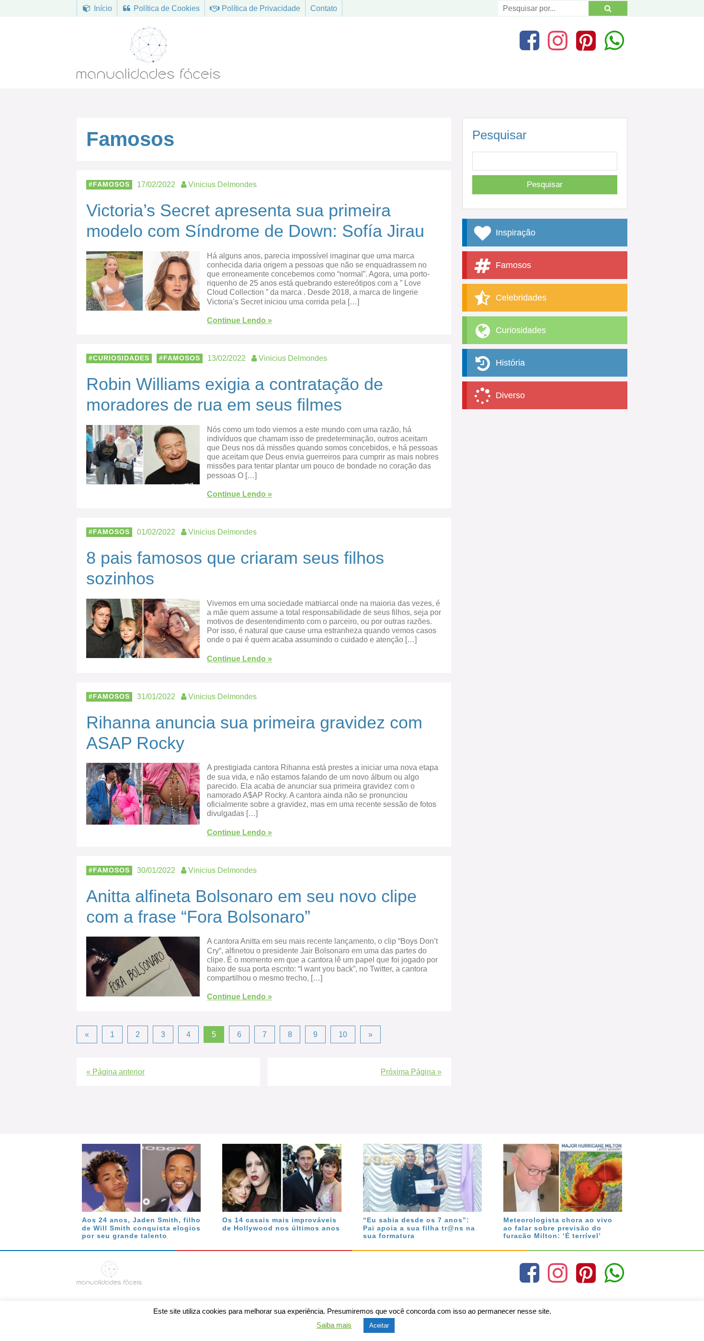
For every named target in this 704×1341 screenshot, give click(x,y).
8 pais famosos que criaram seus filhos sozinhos (235, 568)
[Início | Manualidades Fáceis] (148, 74)
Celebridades (519, 297)
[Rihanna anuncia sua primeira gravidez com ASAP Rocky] (143, 820)
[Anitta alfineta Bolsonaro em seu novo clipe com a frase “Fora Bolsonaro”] (143, 991)
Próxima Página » (411, 1072)
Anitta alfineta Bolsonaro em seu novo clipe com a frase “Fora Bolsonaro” (251, 906)
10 (343, 1034)
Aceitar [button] (379, 1325)
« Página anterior (115, 1072)
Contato (323, 8)
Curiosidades (121, 358)
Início (102, 8)
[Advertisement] (544, 486)
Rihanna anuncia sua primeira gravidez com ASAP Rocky (254, 733)
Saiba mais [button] (334, 1325)
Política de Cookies (166, 8)
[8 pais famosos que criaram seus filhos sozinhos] (143, 653)
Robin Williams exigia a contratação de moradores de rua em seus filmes (234, 394)
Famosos (111, 184)
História (509, 363)
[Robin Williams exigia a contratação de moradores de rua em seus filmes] (143, 480)
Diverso (509, 395)
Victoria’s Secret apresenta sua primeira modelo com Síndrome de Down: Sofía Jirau (255, 221)
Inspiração (514, 232)
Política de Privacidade (260, 8)
